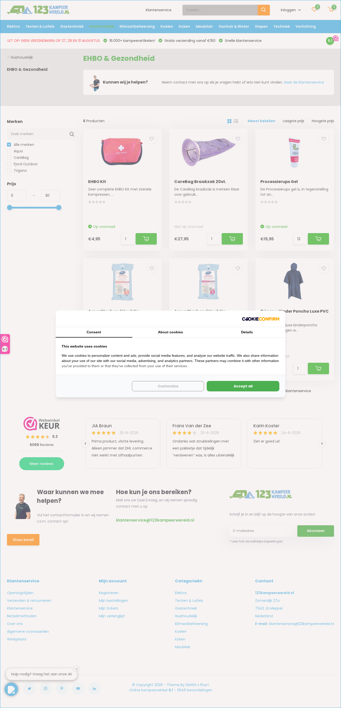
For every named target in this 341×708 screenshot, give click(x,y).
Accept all (243, 386)
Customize (168, 386)
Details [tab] (247, 332)
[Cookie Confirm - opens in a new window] (260, 319)
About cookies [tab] (170, 332)
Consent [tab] (94, 332)
